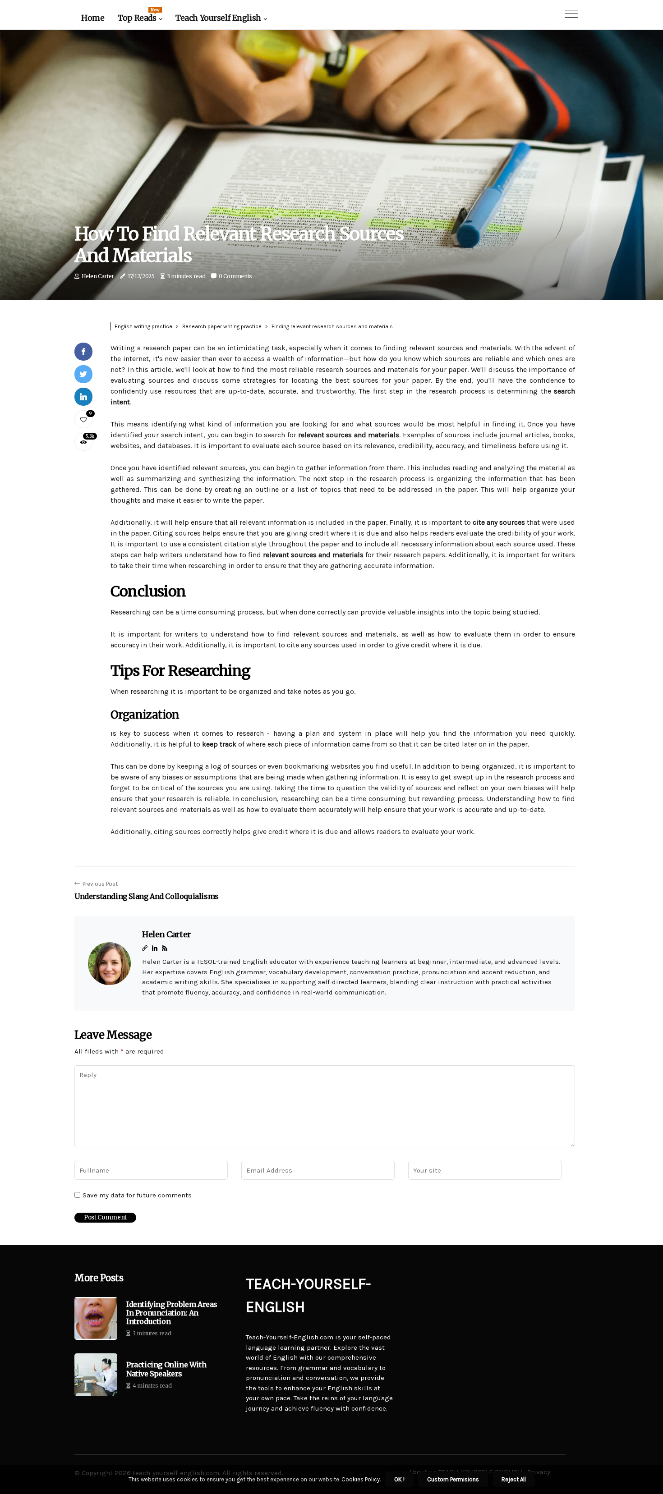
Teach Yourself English (218, 18)
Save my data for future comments (137, 1195)
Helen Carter (98, 276)
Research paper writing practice (222, 326)
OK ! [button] (399, 1479)
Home (92, 18)
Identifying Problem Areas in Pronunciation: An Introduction (171, 1313)
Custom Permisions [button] (453, 1479)
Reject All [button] (514, 1479)
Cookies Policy (360, 1479)
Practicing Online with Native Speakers (166, 1369)
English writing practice (143, 326)
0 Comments (235, 276)
